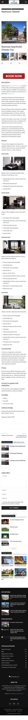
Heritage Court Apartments (17, 446)
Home (2, 5)
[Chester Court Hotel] (21, 572)
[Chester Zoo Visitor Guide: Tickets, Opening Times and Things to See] (5, 631)
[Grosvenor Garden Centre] (5, 624)
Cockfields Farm (14, 534)
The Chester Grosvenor (20, 565)
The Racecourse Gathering (17, 460)
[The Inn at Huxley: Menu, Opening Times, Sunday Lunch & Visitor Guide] (5, 612)
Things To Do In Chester (11, 711)
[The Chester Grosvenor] (21, 560)
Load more (13, 548)
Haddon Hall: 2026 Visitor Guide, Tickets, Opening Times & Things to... (18, 597)
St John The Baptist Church (17, 519)
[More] (21, 17)
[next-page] (5, 468)
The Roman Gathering (16, 453)
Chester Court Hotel (20, 577)
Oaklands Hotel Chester (7, 435)
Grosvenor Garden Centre (16, 622)
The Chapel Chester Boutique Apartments (21, 436)
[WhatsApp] (18, 17)
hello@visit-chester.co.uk (17, 693)
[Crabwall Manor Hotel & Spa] (7, 572)
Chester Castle (14, 527)
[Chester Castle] (5, 528)
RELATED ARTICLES (7, 442)
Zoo (10, 93)
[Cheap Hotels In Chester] (7, 560)
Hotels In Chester (5, 563)
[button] (2, 2)
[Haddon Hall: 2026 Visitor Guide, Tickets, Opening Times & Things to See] (5, 597)
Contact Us (19, 711)
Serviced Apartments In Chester (17, 9)
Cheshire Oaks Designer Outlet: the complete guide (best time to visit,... (18, 639)
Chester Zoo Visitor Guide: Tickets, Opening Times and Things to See (17, 631)
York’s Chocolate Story (15, 541)
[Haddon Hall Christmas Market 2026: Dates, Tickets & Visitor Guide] (5, 604)
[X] (11, 17)
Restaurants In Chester (17, 709)
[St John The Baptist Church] (5, 521)
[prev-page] (2, 468)
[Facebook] (7, 17)
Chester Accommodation (10, 5)
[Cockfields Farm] (5, 536)
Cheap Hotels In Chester (7, 565)
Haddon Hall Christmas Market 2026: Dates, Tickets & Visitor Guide (17, 604)
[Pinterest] (14, 17)
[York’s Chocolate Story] (5, 543)
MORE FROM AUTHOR (19, 442)
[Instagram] (14, 703)
